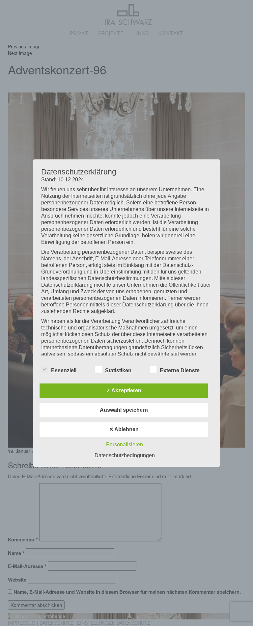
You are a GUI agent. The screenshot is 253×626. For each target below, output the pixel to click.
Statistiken (118, 370)
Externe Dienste (180, 370)
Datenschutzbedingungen (125, 455)
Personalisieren (124, 444)
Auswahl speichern (124, 410)
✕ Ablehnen (124, 429)
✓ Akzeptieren (123, 390)
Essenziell (63, 370)
